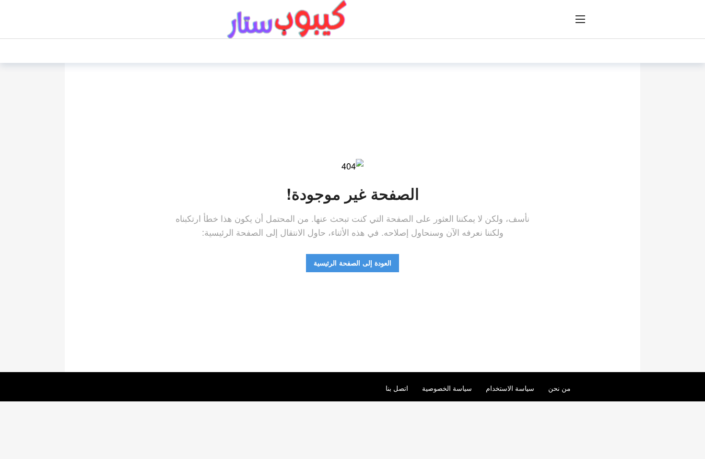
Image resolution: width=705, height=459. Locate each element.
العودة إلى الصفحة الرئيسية (352, 262)
